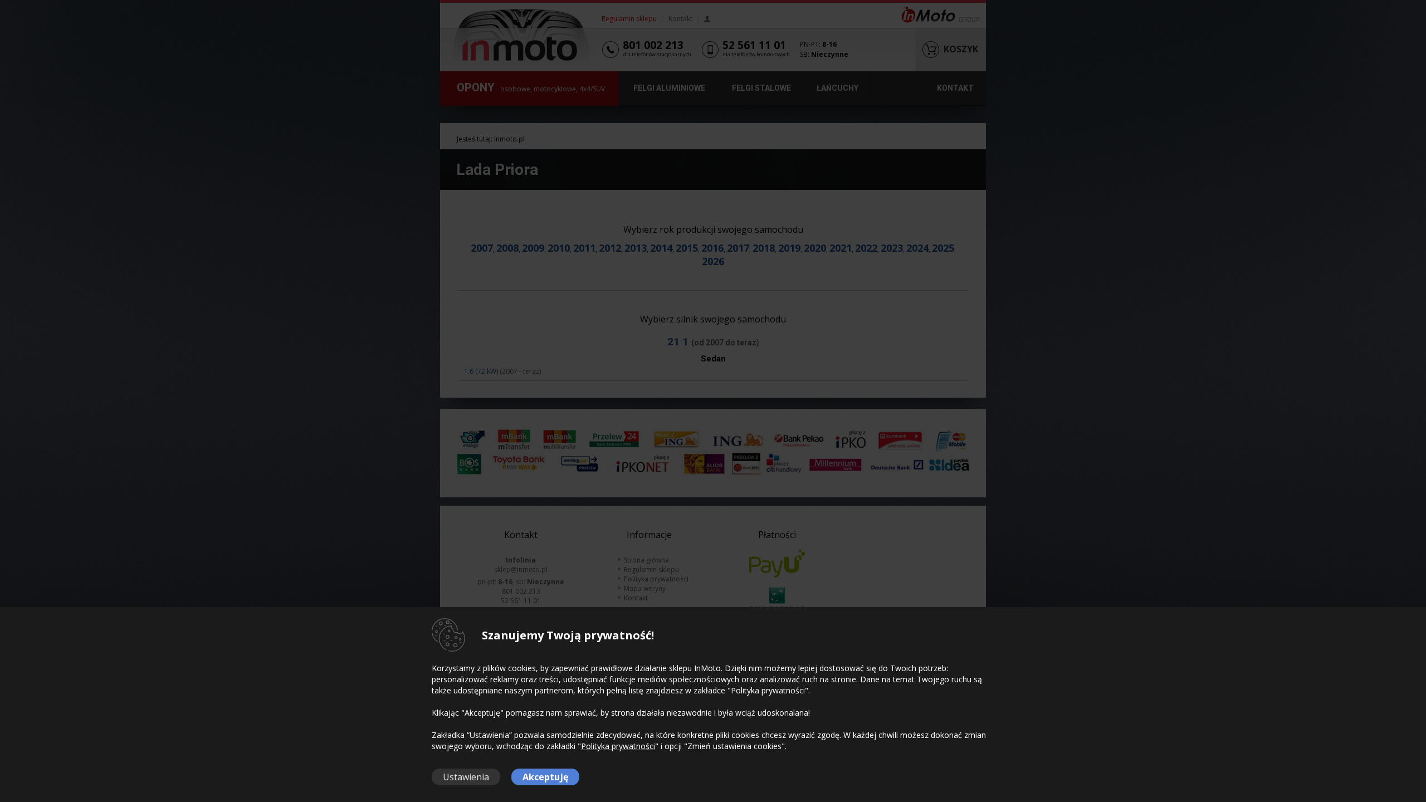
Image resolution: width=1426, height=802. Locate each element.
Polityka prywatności (618, 746)
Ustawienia (466, 777)
